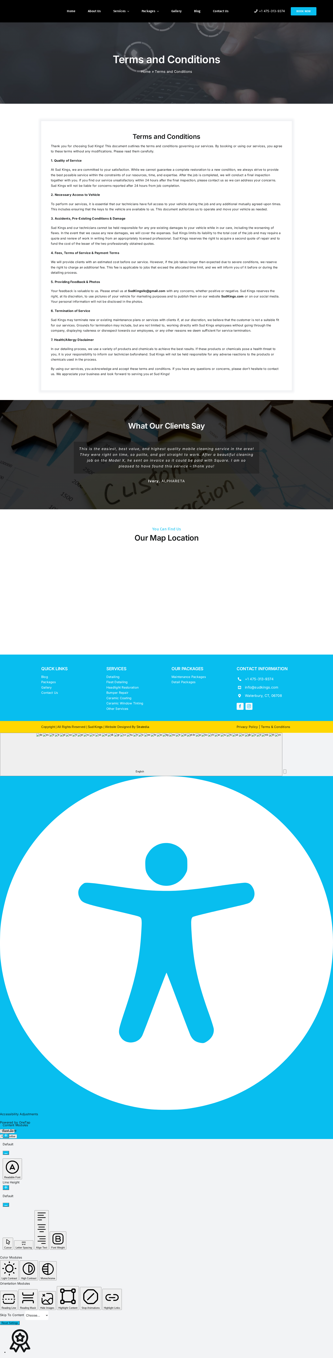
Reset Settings (10, 1322)
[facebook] (240, 706)
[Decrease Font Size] (6, 1153)
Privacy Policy (247, 727)
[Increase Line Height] (6, 1187)
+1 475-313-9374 (259, 679)
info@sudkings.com (261, 687)
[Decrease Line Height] (6, 1205)
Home (146, 72)
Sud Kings (95, 146)
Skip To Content (12, 1315)
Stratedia (142, 727)
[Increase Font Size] (6, 1135)
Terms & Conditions (275, 727)
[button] (284, 771)
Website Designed (118, 727)
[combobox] (141, 754)
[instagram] (249, 706)
